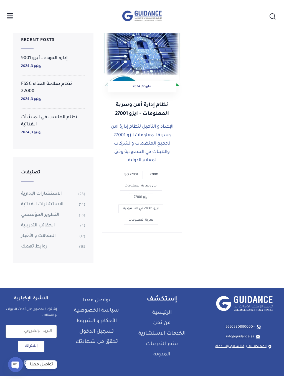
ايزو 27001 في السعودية (141, 209)
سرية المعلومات (140, 220)
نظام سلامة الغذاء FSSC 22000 (46, 88)
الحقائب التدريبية (38, 225)
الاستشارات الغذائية (42, 204)
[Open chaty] (15, 364)
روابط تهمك (34, 246)
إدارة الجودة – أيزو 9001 (44, 58)
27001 (154, 175)
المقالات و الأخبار (38, 236)
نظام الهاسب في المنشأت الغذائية (49, 121)
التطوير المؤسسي (40, 215)
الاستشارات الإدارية (41, 193)
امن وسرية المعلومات (141, 186)
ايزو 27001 (141, 197)
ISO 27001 (131, 175)
